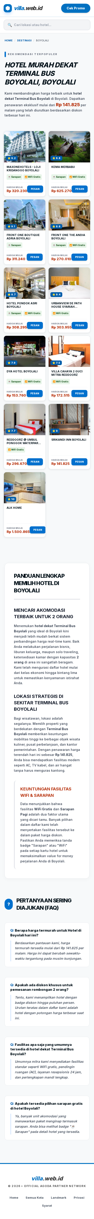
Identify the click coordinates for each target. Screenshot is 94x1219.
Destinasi (24, 40)
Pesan (35, 189)
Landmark (58, 1197)
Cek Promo (76, 8)
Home (9, 40)
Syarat (47, 1205)
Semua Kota (35, 1197)
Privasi (79, 1197)
